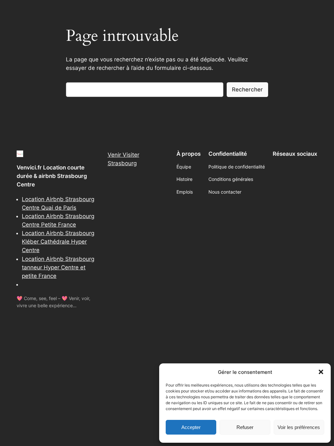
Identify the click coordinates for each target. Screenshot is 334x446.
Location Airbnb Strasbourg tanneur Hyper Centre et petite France (58, 267)
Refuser (244, 427)
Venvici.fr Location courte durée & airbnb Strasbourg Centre (52, 176)
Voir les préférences (299, 427)
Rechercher (247, 89)
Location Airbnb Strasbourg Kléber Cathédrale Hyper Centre (58, 241)
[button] (321, 372)
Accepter (191, 427)
